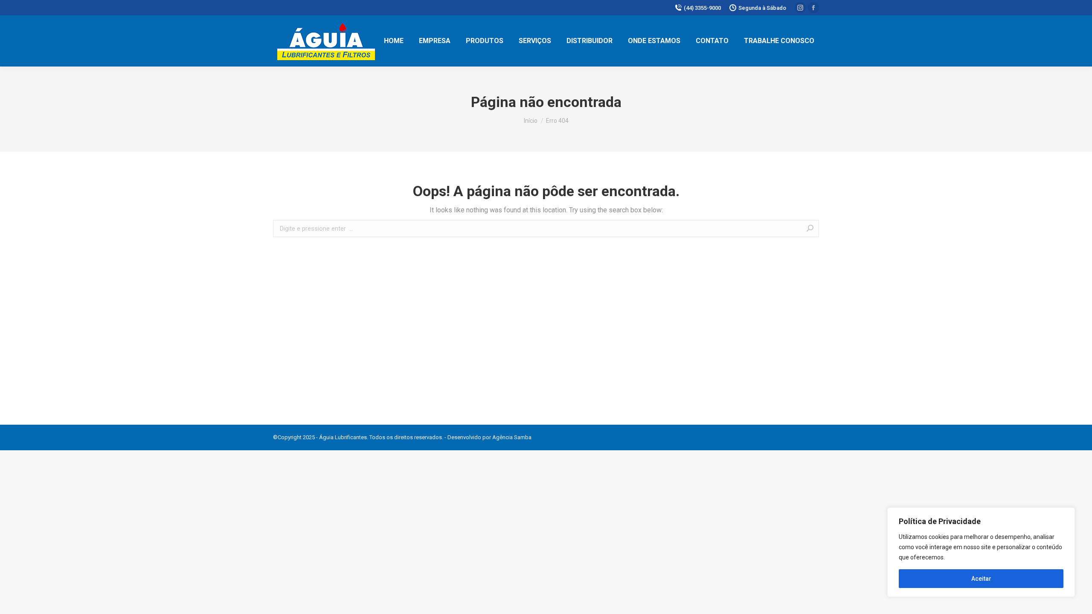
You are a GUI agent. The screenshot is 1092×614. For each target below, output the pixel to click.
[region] (981, 552)
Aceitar (981, 578)
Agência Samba (511, 437)
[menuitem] (393, 41)
